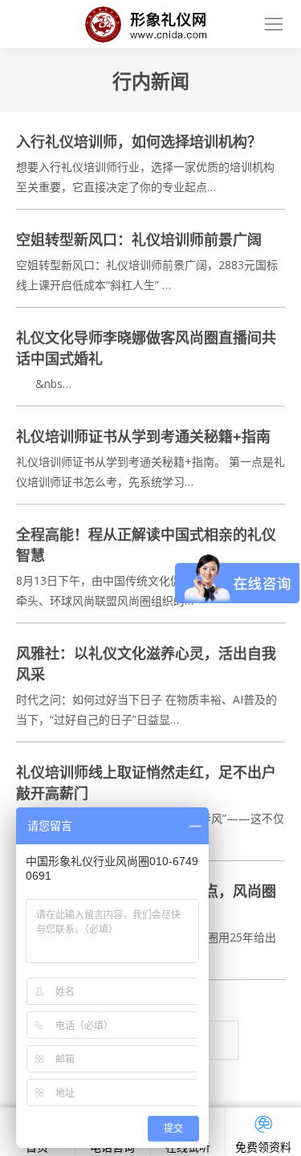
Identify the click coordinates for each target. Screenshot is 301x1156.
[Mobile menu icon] (273, 24)
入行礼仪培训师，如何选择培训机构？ (139, 142)
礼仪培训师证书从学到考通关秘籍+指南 (143, 437)
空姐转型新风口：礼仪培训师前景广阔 (139, 240)
